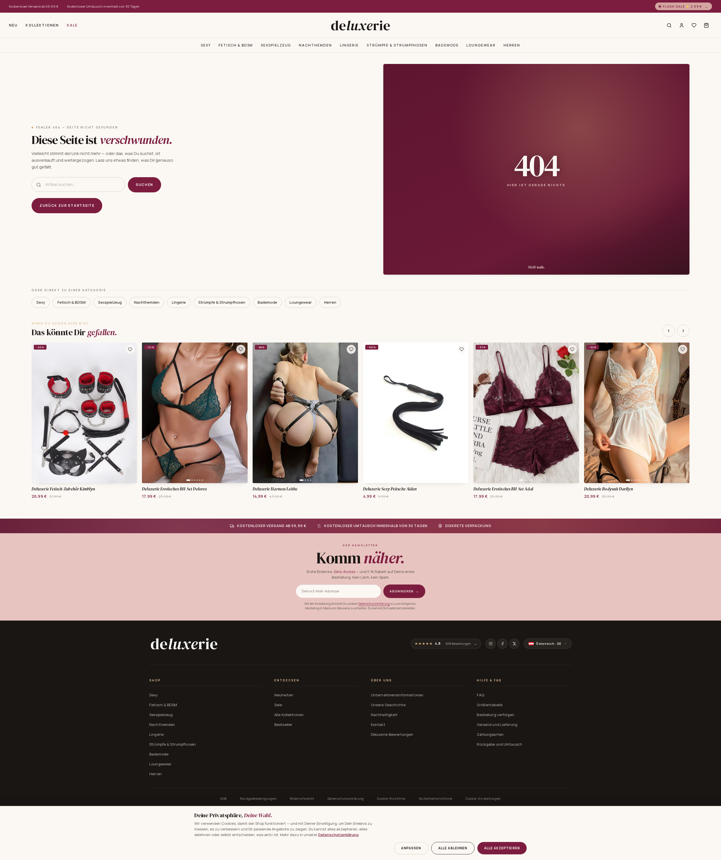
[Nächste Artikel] (683, 331)
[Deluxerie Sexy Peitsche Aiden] (415, 413)
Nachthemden (315, 45)
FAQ (480, 694)
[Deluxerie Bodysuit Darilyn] (636, 413)
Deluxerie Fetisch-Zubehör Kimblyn (63, 489)
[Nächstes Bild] (131, 413)
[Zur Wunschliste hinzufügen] (130, 349)
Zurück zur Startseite (66, 205)
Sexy (206, 45)
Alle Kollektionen (289, 714)
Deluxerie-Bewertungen (392, 734)
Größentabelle (489, 704)
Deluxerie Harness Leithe (275, 489)
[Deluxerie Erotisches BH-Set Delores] (194, 413)
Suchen (144, 184)
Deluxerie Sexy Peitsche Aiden (390, 489)
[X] (514, 644)
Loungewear (480, 45)
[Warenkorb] (706, 25)
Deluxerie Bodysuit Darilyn (608, 489)
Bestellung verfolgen (495, 714)
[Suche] (669, 25)
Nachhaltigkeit (384, 714)
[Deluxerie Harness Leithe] (305, 413)
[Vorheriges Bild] (38, 413)
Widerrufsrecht (302, 798)
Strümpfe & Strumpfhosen (397, 45)
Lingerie (349, 45)
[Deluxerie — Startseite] (360, 25)
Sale (72, 25)
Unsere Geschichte (388, 704)
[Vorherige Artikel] (668, 331)
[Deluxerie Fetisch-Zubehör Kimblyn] (84, 413)
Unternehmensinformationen (397, 694)
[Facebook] (502, 644)
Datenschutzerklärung (374, 604)
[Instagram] (491, 644)
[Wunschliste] (694, 25)
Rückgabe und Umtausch (499, 744)
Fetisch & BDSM (236, 45)
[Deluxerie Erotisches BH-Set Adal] (526, 413)
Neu (13, 25)
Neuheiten (283, 694)
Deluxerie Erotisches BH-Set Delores (174, 489)
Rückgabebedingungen (258, 798)
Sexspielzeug (276, 45)
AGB (223, 798)
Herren (512, 45)
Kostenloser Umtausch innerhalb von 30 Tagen (103, 6)
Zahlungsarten (490, 734)
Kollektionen (42, 25)
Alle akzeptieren (502, 848)
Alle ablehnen (453, 848)
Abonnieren (404, 591)
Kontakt (378, 724)
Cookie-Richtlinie (391, 798)
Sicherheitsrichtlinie (435, 798)
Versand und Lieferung (497, 724)
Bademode (447, 45)
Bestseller (283, 724)
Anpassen (411, 848)
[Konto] (681, 25)
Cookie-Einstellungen (483, 798)
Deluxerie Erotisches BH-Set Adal (503, 489)
